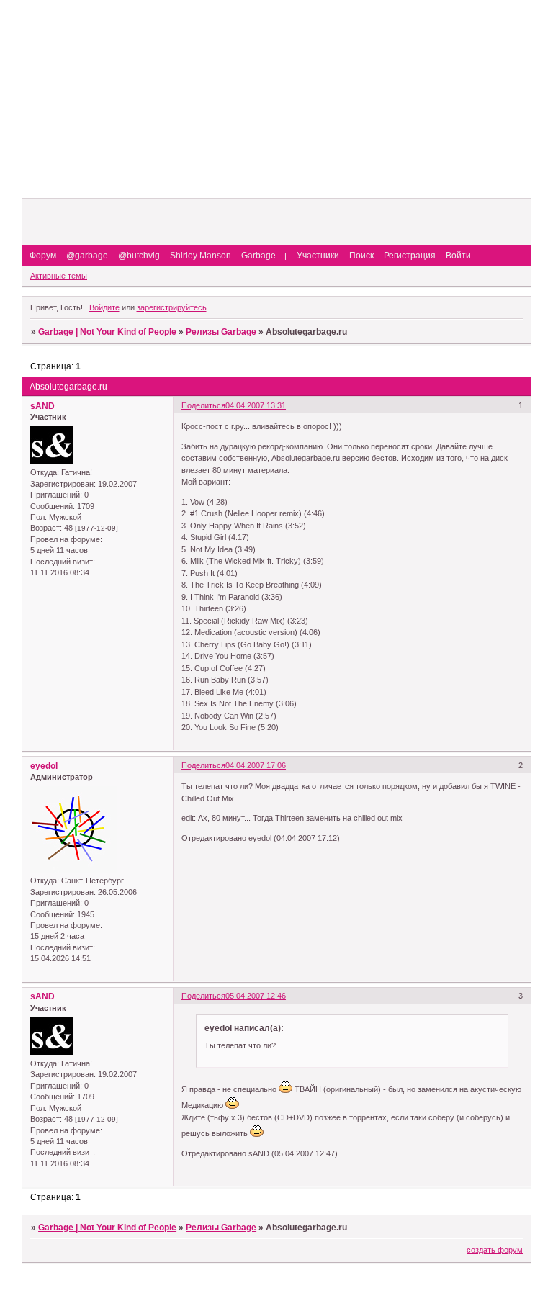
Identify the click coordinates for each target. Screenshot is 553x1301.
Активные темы (58, 275)
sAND (42, 406)
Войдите (104, 307)
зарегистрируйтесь (172, 307)
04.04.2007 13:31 (255, 405)
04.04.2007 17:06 (255, 765)
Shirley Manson (200, 256)
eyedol (44, 766)
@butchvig (139, 256)
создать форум (495, 1250)
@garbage (87, 256)
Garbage (258, 256)
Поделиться (203, 405)
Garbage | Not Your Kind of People (107, 332)
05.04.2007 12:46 (255, 995)
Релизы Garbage (221, 332)
